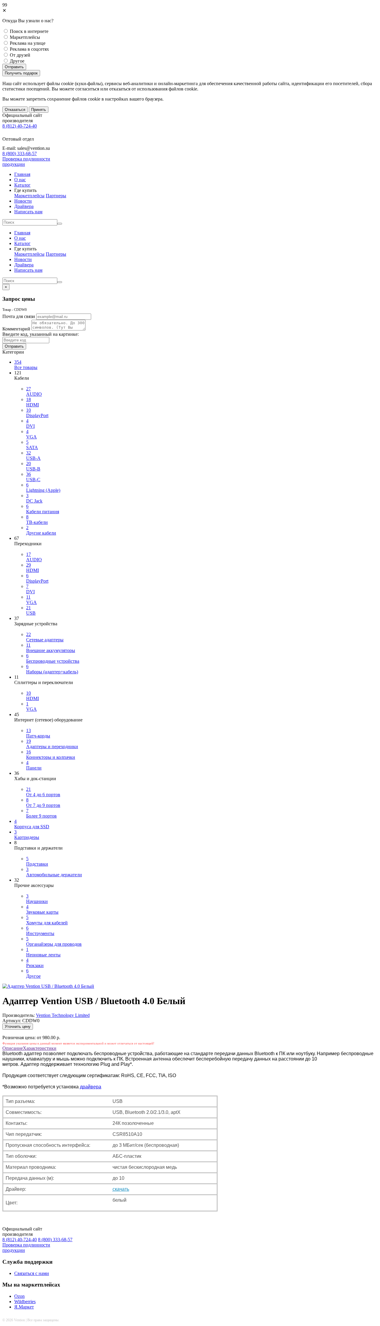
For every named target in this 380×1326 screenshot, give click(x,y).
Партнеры (56, 195)
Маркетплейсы (25, 37)
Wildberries (25, 1301)
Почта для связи (18, 316)
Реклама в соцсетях (29, 49)
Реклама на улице (27, 43)
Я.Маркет (24, 1306)
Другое (17, 60)
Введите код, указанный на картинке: (40, 334)
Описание (12, 1048)
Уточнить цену (18, 1026)
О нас (20, 179)
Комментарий (16, 328)
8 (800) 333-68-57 (19, 153)
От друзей (20, 55)
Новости (23, 200)
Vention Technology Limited (63, 1015)
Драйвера (24, 206)
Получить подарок (21, 73)
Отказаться (15, 109)
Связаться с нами (31, 1273)
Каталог (22, 184)
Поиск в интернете (29, 31)
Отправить (14, 67)
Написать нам (28, 211)
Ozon (19, 1296)
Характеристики (39, 1048)
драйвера (90, 1086)
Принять (38, 109)
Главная (22, 174)
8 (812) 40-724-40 (19, 125)
